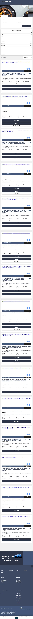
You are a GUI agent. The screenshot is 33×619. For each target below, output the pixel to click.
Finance (2, 570)
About (17, 570)
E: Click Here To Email (19, 582)
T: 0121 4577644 (18, 580)
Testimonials (11, 570)
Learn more (28, 616)
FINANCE (16, 123)
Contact (2, 572)
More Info (16, 120)
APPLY (27, 71)
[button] (32, 566)
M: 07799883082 (18, 581)
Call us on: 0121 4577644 (9, 560)
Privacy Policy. (10, 608)
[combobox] (9, 20)
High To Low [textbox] (26, 57)
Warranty (25, 570)
